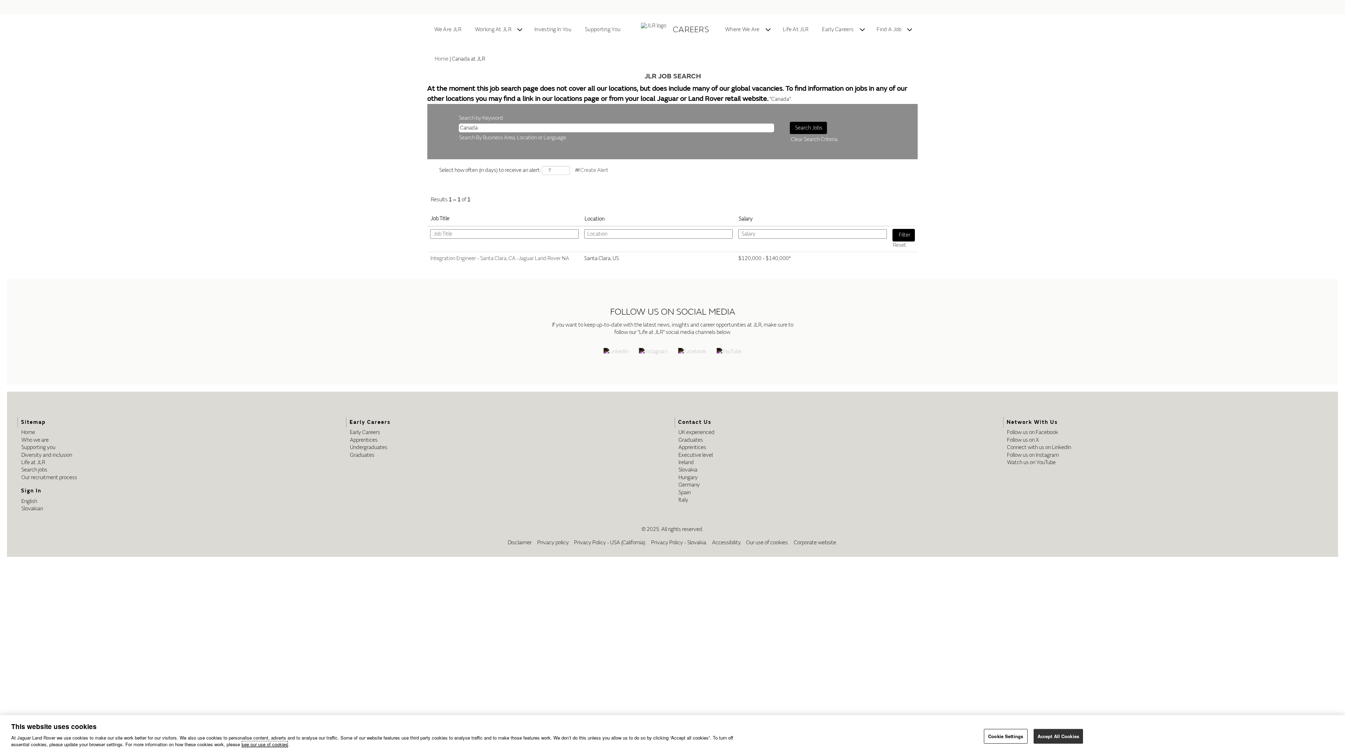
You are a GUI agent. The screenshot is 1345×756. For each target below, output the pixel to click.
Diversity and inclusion (46, 455)
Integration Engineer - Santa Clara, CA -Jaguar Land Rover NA (499, 258)
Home (441, 59)
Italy (683, 500)
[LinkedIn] (616, 352)
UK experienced (696, 432)
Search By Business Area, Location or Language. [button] (513, 137)
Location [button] (595, 219)
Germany (689, 485)
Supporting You (602, 29)
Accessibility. (726, 542)
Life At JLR (795, 29)
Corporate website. (815, 542)
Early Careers (838, 29)
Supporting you (38, 447)
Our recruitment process (49, 477)
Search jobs (34, 470)
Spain (684, 492)
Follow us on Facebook (1032, 432)
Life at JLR (33, 462)
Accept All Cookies (1058, 736)
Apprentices (364, 440)
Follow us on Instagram (1033, 455)
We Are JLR (448, 29)
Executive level (695, 455)
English (29, 501)
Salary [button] (746, 219)
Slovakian (32, 508)
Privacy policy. (553, 542)
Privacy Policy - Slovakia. (679, 542)
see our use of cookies (265, 744)
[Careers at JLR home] (655, 29)
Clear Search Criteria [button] (814, 139)
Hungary (688, 477)
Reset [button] (899, 245)
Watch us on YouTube (1031, 462)
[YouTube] (729, 352)
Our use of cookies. (767, 542)
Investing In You (552, 29)
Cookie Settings (1005, 736)
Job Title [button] (439, 218)
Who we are (35, 440)
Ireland (686, 462)
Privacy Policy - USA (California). (610, 542)
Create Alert (593, 170)
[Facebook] (692, 352)
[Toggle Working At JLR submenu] (520, 30)
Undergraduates (368, 447)
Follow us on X (1023, 440)
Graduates (362, 455)
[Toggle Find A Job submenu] (909, 30)
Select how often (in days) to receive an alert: (490, 170)
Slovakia (687, 470)
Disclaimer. (520, 542)
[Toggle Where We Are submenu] (768, 30)
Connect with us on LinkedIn (1039, 447)
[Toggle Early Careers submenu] (862, 30)
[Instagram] (653, 352)
